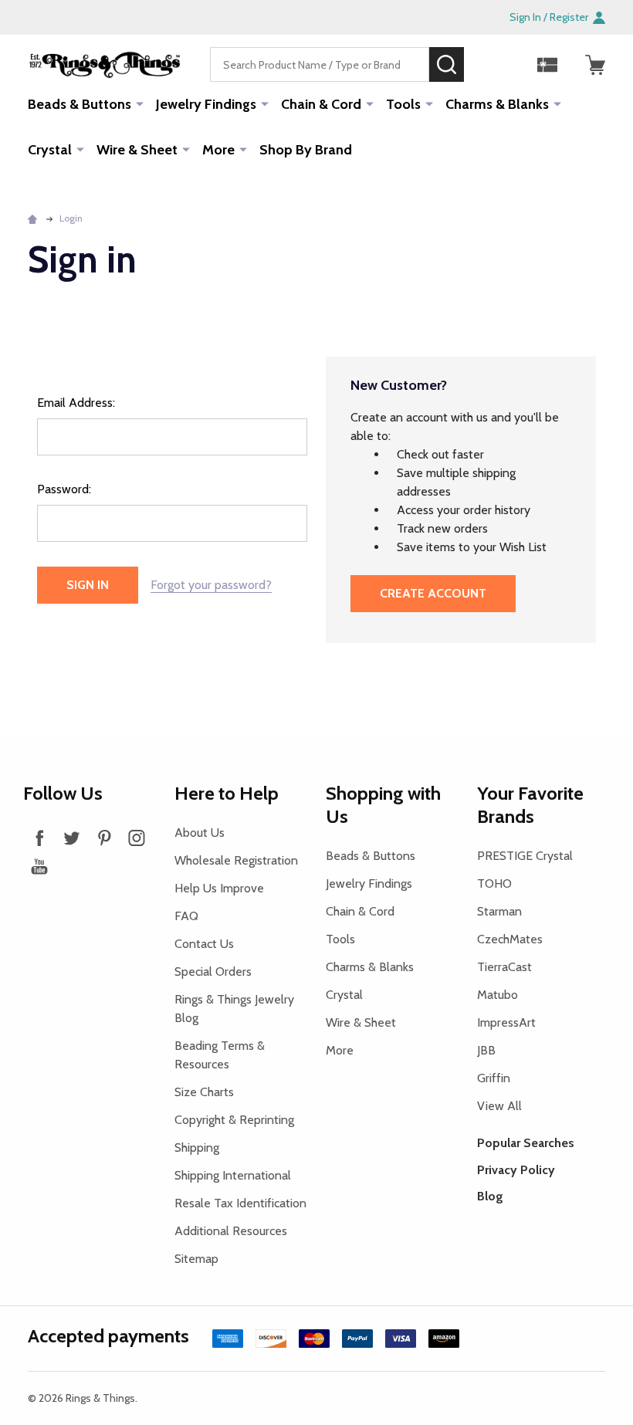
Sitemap (196, 1258)
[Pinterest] (104, 837)
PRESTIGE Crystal (525, 855)
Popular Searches (525, 1143)
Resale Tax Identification (240, 1203)
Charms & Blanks (497, 104)
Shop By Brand (305, 149)
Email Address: (76, 402)
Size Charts (204, 1092)
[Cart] (595, 65)
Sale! (487, 64)
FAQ (186, 916)
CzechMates (510, 939)
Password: (64, 489)
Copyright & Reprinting (234, 1119)
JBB (486, 1050)
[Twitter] (72, 837)
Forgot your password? (211, 584)
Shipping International (232, 1175)
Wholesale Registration (236, 860)
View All (499, 1105)
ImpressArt (506, 1022)
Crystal (50, 149)
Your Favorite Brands (530, 805)
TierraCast (504, 967)
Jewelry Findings (206, 104)
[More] (140, 103)
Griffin (493, 1078)
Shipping (196, 1147)
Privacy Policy (516, 1170)
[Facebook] (39, 837)
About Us (199, 832)
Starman (499, 911)
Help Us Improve (219, 888)
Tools (403, 104)
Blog (490, 1196)
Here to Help (226, 793)
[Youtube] (39, 866)
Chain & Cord (321, 104)
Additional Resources (230, 1231)
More (218, 149)
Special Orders (213, 971)
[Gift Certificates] (547, 65)
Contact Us (204, 943)
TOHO (494, 883)
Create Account (433, 593)
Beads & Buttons (79, 104)
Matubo (497, 994)
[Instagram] (136, 837)
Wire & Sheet (137, 149)
